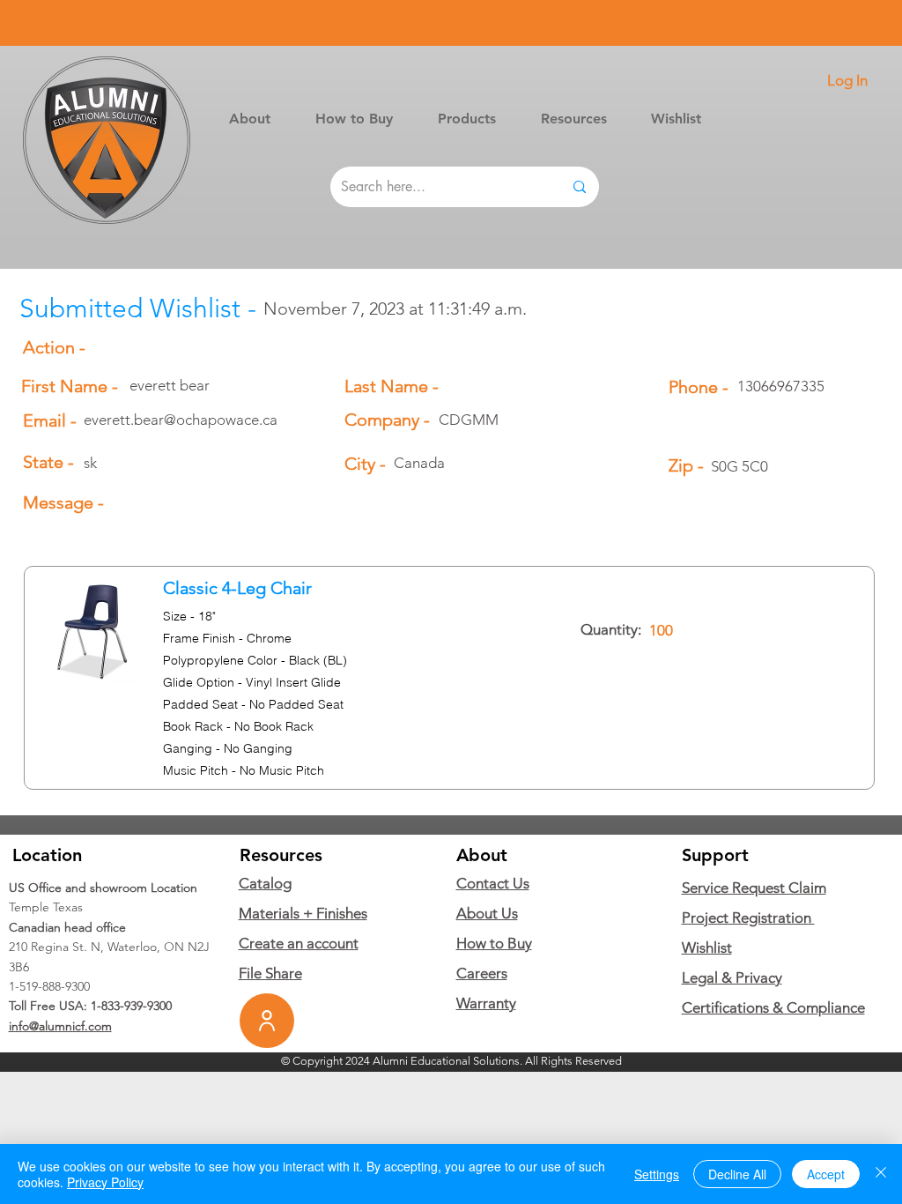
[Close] (880, 1174)
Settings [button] (656, 1174)
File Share (270, 973)
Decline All (737, 1174)
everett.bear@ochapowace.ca (180, 419)
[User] (267, 1020)
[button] (466, 118)
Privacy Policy (105, 1182)
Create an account (299, 943)
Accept (826, 1174)
